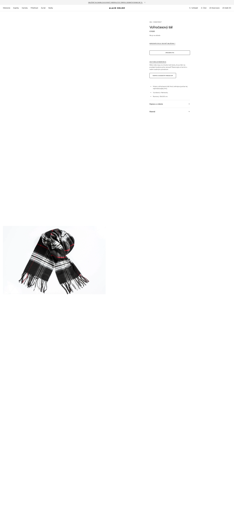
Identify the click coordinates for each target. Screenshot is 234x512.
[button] (193, 8)
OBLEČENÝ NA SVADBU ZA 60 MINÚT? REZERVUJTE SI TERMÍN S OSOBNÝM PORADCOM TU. (115, 2)
